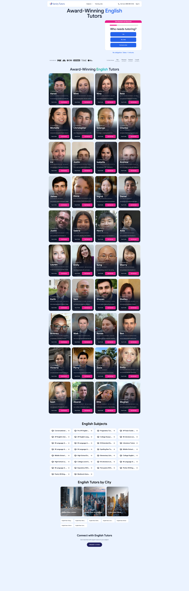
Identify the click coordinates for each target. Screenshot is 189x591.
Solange (101, 128)
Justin (76, 162)
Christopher (79, 128)
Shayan (100, 299)
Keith (53, 299)
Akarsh (77, 402)
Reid (122, 94)
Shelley (124, 299)
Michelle (54, 128)
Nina (99, 94)
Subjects (88, 4)
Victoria (54, 368)
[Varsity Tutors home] (57, 4)
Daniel (123, 196)
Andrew (124, 162)
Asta (122, 231)
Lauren (54, 265)
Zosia (99, 368)
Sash (52, 402)
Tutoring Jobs (99, 4)
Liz (51, 162)
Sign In (137, 4)
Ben (122, 333)
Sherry (123, 265)
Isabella (101, 162)
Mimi (76, 94)
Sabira (76, 231)
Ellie (99, 402)
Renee (100, 333)
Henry (100, 231)
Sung (99, 265)
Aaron (53, 94)
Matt (75, 333)
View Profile (54, 102)
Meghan (124, 402)
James (53, 196)
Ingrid (100, 196)
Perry (76, 368)
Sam (75, 299)
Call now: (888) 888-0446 (127, 4)
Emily (76, 265)
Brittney (54, 333)
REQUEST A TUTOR (94, 544)
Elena (76, 196)
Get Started (64, 102)
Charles (124, 128)
